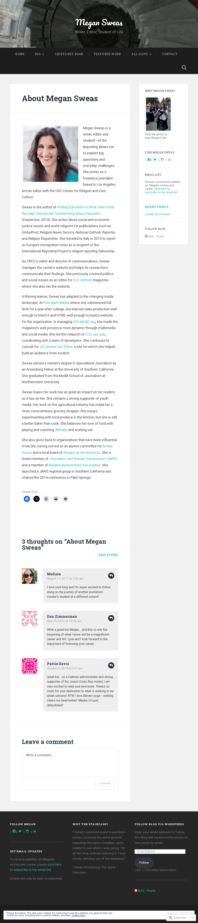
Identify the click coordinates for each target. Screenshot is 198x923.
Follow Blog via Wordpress (159, 824)
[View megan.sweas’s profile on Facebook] (149, 159)
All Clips (139, 54)
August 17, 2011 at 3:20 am (65, 578)
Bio (38, 54)
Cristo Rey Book (69, 54)
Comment (105, 783)
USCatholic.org (84, 322)
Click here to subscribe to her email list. (161, 190)
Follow (144, 862)
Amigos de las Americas (81, 452)
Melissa (54, 574)
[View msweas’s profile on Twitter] (154, 159)
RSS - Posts (156, 236)
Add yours (108, 555)
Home (20, 54)
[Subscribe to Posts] (146, 236)
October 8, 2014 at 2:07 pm (65, 668)
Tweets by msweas (157, 214)
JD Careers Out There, (56, 347)
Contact (170, 54)
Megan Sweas (99, 22)
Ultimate (61, 430)
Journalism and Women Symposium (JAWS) (83, 459)
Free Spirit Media (56, 303)
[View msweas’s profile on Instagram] (162, 159)
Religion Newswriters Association (75, 465)
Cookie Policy (79, 915)
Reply (111, 576)
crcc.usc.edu (95, 334)
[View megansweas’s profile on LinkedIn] (169, 159)
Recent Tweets (156, 207)
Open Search (184, 67)
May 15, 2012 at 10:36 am (64, 621)
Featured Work (107, 54)
